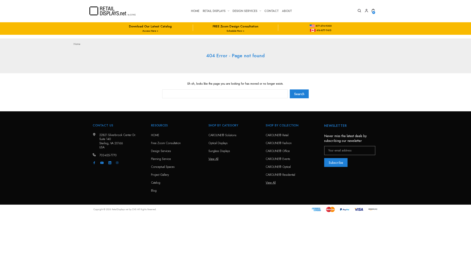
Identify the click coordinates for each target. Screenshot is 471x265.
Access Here (149, 31)
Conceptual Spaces (163, 167)
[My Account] (366, 11)
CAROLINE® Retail (277, 135)
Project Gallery (160, 175)
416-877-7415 (323, 30)
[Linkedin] (109, 162)
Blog (154, 190)
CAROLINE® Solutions (222, 135)
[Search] (359, 11)
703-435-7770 (108, 155)
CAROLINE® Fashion (279, 143)
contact (271, 11)
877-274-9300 (324, 26)
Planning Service (161, 159)
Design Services (245, 11)
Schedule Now (234, 31)
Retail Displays (214, 11)
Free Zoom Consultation (166, 143)
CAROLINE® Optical (278, 167)
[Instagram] (117, 162)
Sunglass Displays (219, 151)
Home (195, 11)
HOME (155, 135)
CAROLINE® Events (278, 159)
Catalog (155, 183)
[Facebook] (94, 162)
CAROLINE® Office (278, 151)
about (287, 11)
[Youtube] (102, 163)
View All (213, 159)
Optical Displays (218, 143)
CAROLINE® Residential (280, 175)
